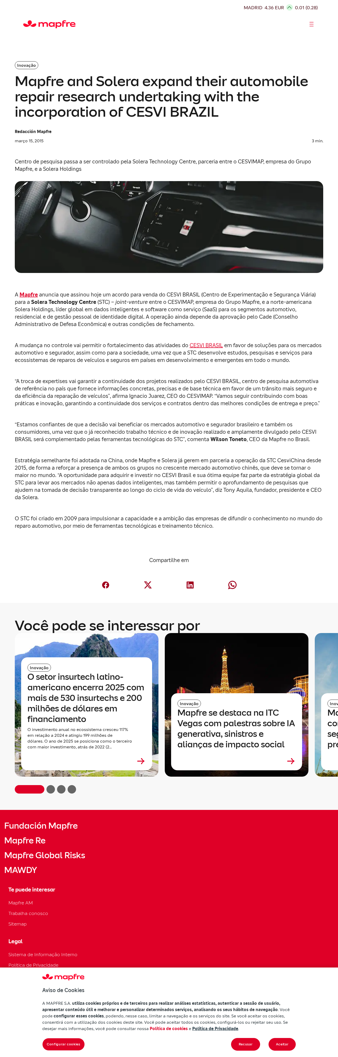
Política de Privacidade (33, 965)
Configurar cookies (63, 1044)
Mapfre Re (24, 840)
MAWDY (20, 870)
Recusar (246, 1044)
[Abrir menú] (311, 24)
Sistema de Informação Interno (42, 954)
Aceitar (282, 1044)
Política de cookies (169, 1028)
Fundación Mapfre (41, 825)
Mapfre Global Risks (44, 855)
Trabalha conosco (28, 913)
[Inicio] (25, 24)
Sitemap (17, 924)
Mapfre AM (20, 903)
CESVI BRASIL (206, 345)
